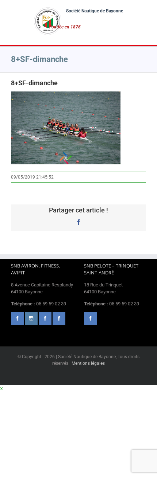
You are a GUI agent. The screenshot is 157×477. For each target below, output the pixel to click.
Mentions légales (88, 363)
